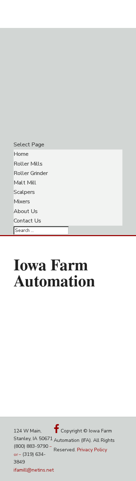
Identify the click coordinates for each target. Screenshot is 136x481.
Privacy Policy (92, 449)
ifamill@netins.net (34, 470)
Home (21, 154)
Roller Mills (28, 164)
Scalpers (24, 192)
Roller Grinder (31, 173)
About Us (26, 211)
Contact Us (27, 221)
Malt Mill (25, 183)
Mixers (22, 201)
